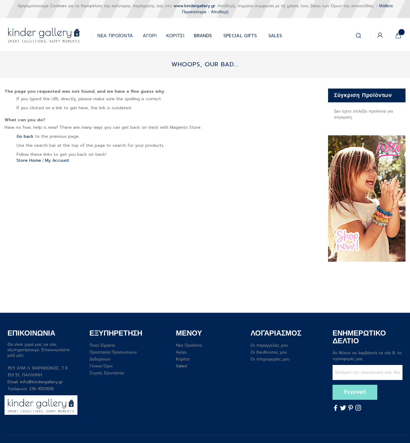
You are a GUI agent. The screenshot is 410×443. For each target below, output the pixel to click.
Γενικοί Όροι (101, 366)
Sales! (181, 366)
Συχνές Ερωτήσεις (106, 373)
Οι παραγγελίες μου (269, 345)
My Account (57, 160)
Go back (25, 136)
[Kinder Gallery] (48, 34)
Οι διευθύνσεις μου (269, 352)
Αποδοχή (219, 12)
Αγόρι (181, 352)
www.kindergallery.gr (194, 6)
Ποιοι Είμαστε (102, 345)
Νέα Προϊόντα (189, 345)
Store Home (29, 160)
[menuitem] (240, 34)
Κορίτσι (183, 359)
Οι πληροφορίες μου (270, 359)
